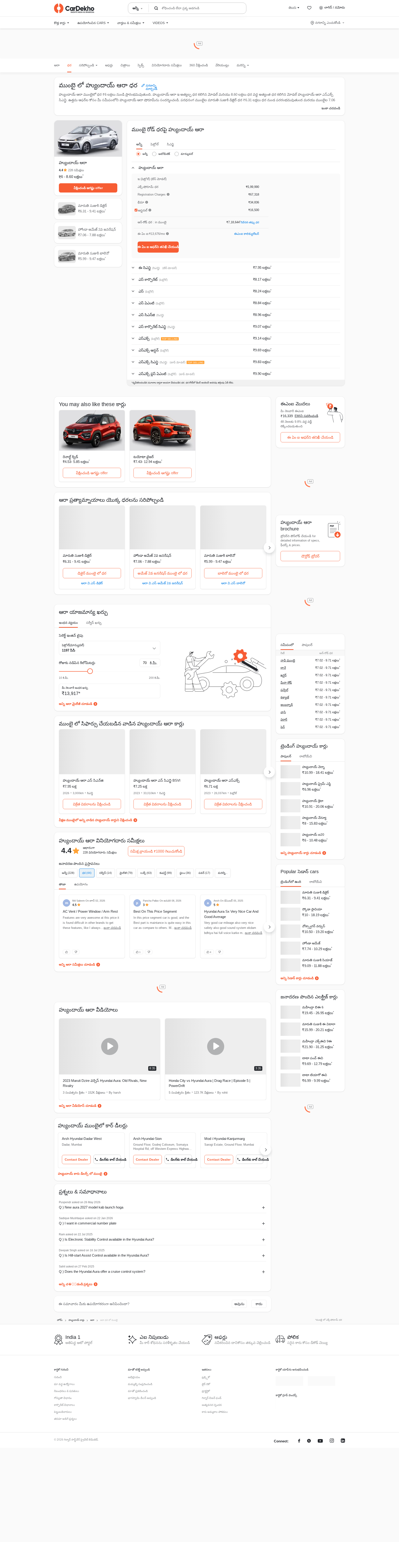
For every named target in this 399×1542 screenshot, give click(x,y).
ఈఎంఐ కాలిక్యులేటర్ (246, 234)
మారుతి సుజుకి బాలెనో (219, 555)
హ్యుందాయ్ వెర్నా (313, 767)
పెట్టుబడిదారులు (63, 1412)
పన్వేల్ (284, 690)
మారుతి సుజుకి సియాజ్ (317, 961)
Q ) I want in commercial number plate (87, 1223)
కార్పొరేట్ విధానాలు (64, 1405)
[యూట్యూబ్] (320, 1451)
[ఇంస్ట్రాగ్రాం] (332, 1451)
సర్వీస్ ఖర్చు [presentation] (94, 622)
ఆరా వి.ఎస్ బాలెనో (233, 583)
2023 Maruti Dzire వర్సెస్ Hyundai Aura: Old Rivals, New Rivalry (105, 1083)
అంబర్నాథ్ (287, 705)
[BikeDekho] (289, 1403)
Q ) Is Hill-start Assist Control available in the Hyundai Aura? (104, 1255)
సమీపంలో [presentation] (287, 645)
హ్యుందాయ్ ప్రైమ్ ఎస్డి (316, 784)
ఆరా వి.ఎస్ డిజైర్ (92, 583)
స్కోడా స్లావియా (312, 910)
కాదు (259, 1304)
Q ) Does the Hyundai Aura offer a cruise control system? (102, 1271)
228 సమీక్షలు (76, 170)
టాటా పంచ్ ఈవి (312, 1060)
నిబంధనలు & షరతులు (66, 1391)
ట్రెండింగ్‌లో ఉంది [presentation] (291, 882)
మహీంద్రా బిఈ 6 (312, 1009)
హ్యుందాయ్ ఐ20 (313, 835)
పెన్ (283, 727)
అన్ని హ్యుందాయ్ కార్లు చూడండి (301, 853)
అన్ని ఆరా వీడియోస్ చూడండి (77, 1106)
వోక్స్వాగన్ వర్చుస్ (313, 927)
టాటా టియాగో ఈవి (314, 1077)
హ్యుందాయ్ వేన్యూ (314, 818)
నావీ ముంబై (288, 660)
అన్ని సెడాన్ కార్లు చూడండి (297, 980)
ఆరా (57, 65)
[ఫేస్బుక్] (299, 1451)
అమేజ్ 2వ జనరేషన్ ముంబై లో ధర (162, 573)
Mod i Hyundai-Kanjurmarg (224, 1139)
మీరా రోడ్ (286, 682)
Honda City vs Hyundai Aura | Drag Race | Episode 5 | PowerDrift (209, 1083)
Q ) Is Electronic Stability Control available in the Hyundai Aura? (106, 1239)
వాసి (283, 712)
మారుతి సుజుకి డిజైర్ (77, 555)
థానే (283, 668)
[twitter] (309, 1451)
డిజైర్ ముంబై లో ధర (92, 573)
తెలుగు (292, 7)
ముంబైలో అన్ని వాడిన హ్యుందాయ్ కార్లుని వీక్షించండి (99, 820)
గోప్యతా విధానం (63, 1398)
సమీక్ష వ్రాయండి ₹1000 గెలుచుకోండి (156, 851)
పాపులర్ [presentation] (307, 645)
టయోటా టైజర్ (143, 457)
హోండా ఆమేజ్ (311, 944)
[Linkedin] (343, 1451)
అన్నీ (139, 144)
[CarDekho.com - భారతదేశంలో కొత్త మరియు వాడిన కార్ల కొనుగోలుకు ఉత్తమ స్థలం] (74, 8)
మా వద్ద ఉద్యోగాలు (64, 1384)
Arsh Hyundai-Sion (147, 1139)
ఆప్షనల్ (142, 210)
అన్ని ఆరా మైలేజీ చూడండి (75, 704)
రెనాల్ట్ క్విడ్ (70, 457)
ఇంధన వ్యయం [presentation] (68, 622)
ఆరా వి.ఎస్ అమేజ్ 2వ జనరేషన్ (162, 583)
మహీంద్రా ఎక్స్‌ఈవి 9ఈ (317, 1043)
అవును (239, 1304)
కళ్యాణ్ (285, 697)
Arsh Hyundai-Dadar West (82, 1139)
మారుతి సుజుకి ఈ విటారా (318, 1026)
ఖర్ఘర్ (284, 675)
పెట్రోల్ (155, 144)
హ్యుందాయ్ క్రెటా (312, 801)
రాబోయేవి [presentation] (305, 756)
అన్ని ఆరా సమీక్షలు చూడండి (77, 964)
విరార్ (284, 719)
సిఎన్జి (170, 144)
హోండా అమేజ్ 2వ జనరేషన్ (152, 555)
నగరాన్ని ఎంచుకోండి (327, 22)
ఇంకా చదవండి (330, 108)
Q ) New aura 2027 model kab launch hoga (91, 1207)
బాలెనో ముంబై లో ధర (233, 573)
